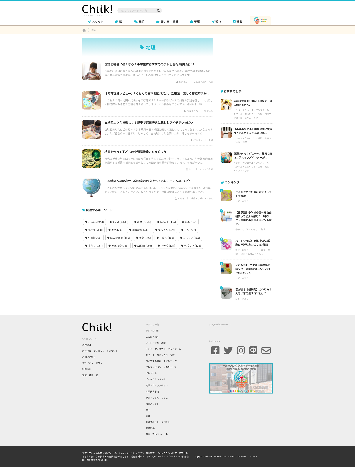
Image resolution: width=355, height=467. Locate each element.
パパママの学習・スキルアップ (161, 360)
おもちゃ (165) (191, 238)
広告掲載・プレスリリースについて (100, 350)
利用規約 (86, 369)
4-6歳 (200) (94, 238)
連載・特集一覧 (90, 375)
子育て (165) (166, 238)
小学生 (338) (95, 230)
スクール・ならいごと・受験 (248, 113)
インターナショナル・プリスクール (251, 110)
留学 (148, 409)
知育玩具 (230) (140, 230)
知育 (211, 81)
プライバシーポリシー (93, 363)
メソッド (98, 21)
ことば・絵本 (200, 81)
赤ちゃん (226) (166, 230)
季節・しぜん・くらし (202, 198)
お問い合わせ (89, 356)
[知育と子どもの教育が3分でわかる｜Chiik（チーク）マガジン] (97, 9)
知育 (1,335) (143, 222)
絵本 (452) (190, 222)
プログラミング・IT (155, 379)
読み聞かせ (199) (120, 238)
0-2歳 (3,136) (120, 222)
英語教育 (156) (120, 245)
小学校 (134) (167, 245)
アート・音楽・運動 (155, 342)
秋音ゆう (197, 139)
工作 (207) (189, 230)
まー (191, 169)
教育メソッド (152, 403)
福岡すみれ (192, 110)
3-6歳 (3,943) (95, 222)
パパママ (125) (192, 245)
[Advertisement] (248, 61)
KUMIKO (183, 81)
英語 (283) (117, 230)
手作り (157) (95, 245)
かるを (181, 198)
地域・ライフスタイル (157, 385)
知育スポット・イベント (158, 421)
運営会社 (86, 344)
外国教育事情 (152, 391)
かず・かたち (206, 169)
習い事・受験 (169, 21)
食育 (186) (144, 238)
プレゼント (151, 373)
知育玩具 (208, 110)
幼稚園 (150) (144, 245)
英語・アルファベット (157, 434)
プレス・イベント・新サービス (161, 367)
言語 (141, 21)
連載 (239, 21)
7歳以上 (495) (167, 222)
